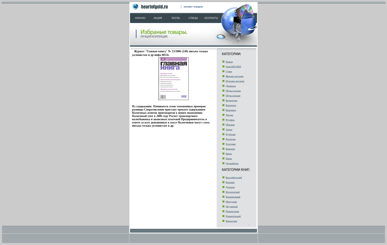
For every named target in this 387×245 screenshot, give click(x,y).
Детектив (230, 187)
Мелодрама (231, 201)
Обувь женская (233, 95)
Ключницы (231, 105)
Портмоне (231, 139)
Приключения (232, 211)
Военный (230, 182)
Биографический (234, 177)
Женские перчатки (234, 76)
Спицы (229, 129)
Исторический (233, 192)
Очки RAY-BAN (233, 66)
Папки (229, 158)
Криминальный (233, 197)
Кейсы (229, 153)
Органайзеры (232, 163)
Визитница (231, 110)
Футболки (230, 134)
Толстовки (231, 144)
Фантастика (231, 221)
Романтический (233, 216)
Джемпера (231, 86)
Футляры (230, 120)
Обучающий (232, 206)
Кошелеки (230, 149)
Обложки (230, 124)
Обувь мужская (233, 91)
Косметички (231, 100)
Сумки (229, 71)
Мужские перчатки (235, 81)
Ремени (229, 61)
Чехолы (229, 115)
